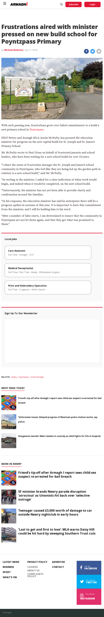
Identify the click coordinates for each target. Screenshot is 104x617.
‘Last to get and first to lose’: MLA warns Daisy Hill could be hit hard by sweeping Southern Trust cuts (56, 531)
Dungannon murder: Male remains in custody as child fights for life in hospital (59, 436)
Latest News (11, 562)
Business (8, 567)
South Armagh (37, 377)
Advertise (58, 562)
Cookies (32, 567)
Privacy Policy (37, 562)
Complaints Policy (35, 575)
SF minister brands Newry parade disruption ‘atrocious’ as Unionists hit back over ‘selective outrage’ (54, 495)
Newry (14, 377)
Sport (7, 572)
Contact (58, 567)
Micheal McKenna (13, 49)
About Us (33, 570)
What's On (10, 577)
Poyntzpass (36, 129)
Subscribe (73, 4)
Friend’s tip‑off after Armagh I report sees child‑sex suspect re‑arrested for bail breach (57, 474)
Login (92, 4)
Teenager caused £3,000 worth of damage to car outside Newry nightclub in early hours (55, 512)
